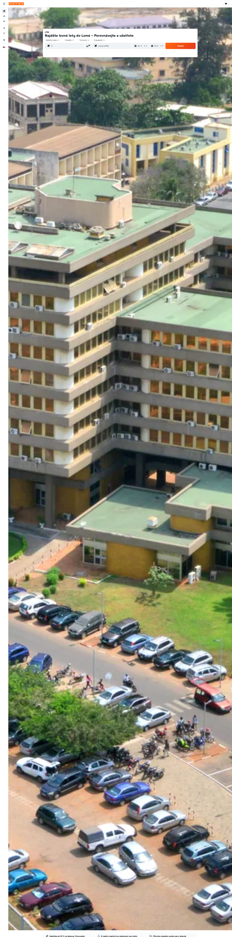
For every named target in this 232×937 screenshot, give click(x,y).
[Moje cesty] (4, 40)
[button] (4, 3)
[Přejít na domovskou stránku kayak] (16, 3)
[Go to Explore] (4, 28)
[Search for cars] (4, 21)
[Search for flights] (4, 11)
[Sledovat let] (4, 33)
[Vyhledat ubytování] (4, 16)
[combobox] (52, 40)
